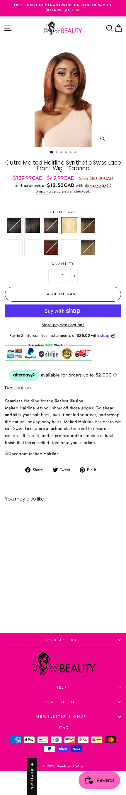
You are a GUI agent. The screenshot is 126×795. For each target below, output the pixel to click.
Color (63, 212)
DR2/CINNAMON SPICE (51, 248)
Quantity (63, 263)
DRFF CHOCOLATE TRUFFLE (88, 225)
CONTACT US (61, 639)
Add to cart (27, 602)
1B (33, 225)
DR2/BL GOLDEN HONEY (70, 248)
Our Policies (61, 701)
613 (70, 225)
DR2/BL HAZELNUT (33, 248)
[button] (63, 185)
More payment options (63, 325)
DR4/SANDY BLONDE (88, 248)
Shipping (43, 191)
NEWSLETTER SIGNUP (61, 716)
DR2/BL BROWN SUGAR (14, 248)
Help (61, 687)
